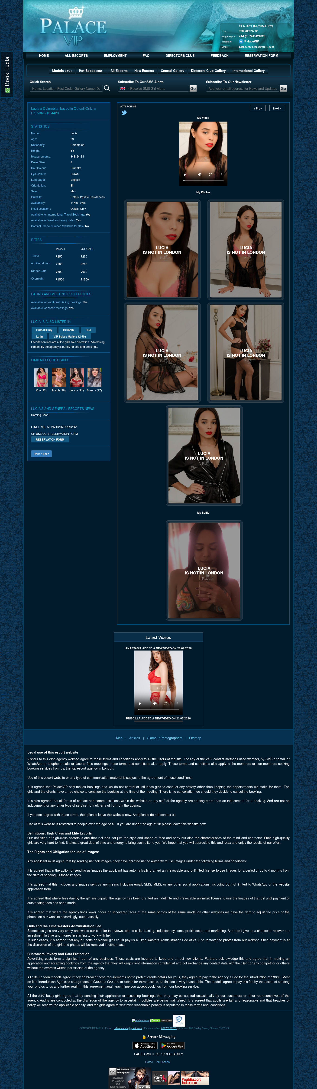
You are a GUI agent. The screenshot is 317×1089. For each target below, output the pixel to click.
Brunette (69, 330)
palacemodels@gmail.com (256, 46)
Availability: (38, 203)
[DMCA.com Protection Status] (161, 1020)
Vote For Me (128, 106)
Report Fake (41, 454)
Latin (39, 336)
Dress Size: (38, 162)
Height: (35, 150)
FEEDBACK (220, 55)
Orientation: (38, 185)
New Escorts (144, 70)
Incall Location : (41, 208)
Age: (34, 139)
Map (119, 737)
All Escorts (119, 70)
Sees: (34, 191)
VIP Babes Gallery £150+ (70, 336)
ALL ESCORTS (76, 55)
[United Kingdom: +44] (122, 88)
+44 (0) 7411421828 (252, 36)
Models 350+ (62, 70)
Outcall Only (44, 330)
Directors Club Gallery (208, 70)
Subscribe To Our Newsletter (228, 81)
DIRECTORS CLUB (180, 55)
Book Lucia (7, 72)
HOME (44, 55)
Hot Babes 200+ (91, 70)
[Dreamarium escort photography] (129, 1077)
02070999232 (169, 1028)
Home (149, 1062)
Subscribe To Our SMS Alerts (141, 81)
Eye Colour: (38, 174)
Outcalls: (36, 197)
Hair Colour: (38, 168)
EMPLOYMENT (115, 55)
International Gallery (249, 70)
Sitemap (195, 737)
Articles (135, 737)
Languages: (38, 179)
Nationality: (38, 145)
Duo (88, 330)
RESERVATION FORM (261, 55)
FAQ (146, 55)
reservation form (50, 439)
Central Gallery (172, 70)
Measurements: (41, 156)
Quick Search (40, 81)
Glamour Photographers (164, 737)
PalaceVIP (251, 41)
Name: (35, 133)
